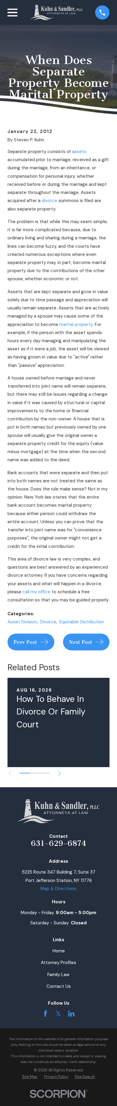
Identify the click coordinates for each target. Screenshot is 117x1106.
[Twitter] (58, 1013)
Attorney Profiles (58, 963)
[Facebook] (45, 1013)
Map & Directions (58, 889)
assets (79, 152)
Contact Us (58, 986)
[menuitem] (30, 1077)
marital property (76, 324)
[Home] (56, 12)
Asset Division (22, 622)
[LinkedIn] (71, 1013)
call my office (36, 592)
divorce (49, 201)
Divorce (48, 622)
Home (58, 951)
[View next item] (59, 773)
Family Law (58, 975)
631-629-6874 (58, 843)
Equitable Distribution (81, 622)
